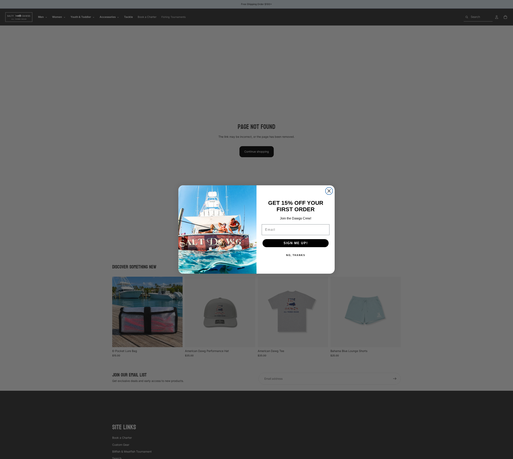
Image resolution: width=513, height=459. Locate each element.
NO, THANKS (295, 255)
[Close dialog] (329, 191)
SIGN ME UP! (296, 243)
